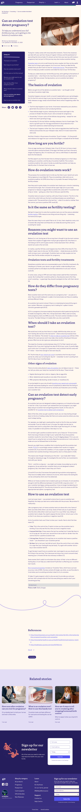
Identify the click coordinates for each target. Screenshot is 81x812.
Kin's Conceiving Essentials (36, 568)
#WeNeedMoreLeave (41, 791)
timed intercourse (58, 67)
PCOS (35, 447)
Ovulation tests (33, 63)
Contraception (19, 791)
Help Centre (38, 801)
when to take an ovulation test (60, 336)
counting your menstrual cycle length (64, 383)
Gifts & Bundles (20, 794)
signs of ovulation (52, 368)
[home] (2, 2)
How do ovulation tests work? (12, 69)
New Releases (19, 797)
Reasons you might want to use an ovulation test (13, 78)
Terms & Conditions (45, 809)
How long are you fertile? (11, 65)
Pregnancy (19, 2)
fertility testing (33, 214)
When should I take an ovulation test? (13, 89)
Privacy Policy (35, 809)
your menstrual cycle (47, 354)
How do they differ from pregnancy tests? (11, 83)
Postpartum (31, 2)
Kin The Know (5, 11)
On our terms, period (41, 788)
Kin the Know (39, 785)
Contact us (38, 798)
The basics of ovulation (10, 61)
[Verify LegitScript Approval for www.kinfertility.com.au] (5, 792)
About (66, 2)
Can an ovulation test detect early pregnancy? (12, 95)
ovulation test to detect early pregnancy (51, 410)
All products (19, 781)
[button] (42, 2)
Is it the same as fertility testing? (13, 73)
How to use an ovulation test (12, 100)
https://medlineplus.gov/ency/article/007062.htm (46, 645)
